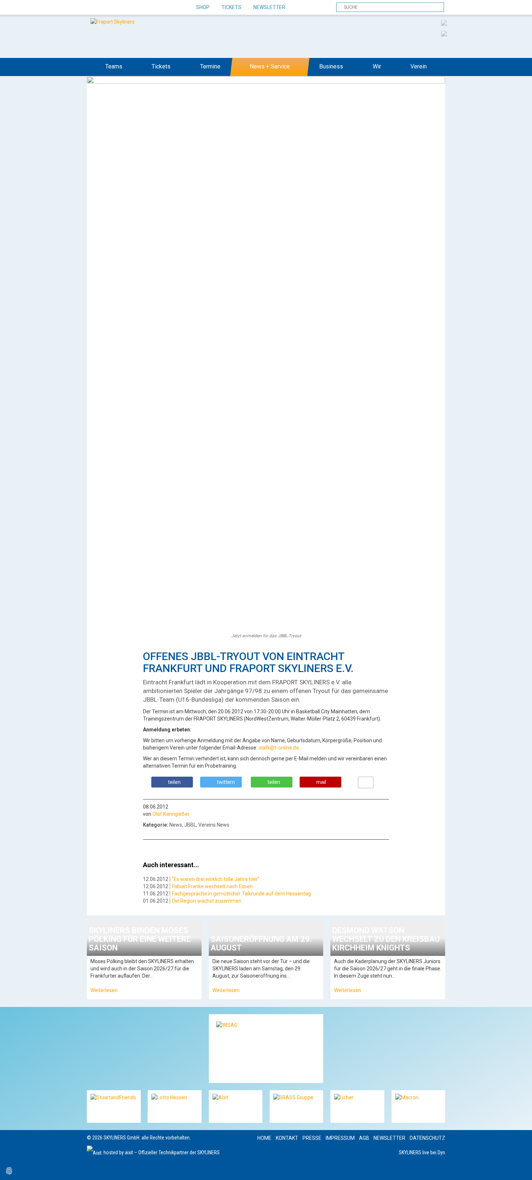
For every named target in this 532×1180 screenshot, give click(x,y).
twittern (226, 782)
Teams (113, 66)
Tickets (231, 7)
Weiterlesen (104, 990)
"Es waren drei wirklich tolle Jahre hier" (215, 879)
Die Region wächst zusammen (206, 901)
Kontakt (287, 1138)
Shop (203, 7)
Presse (312, 1138)
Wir (377, 66)
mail (321, 782)
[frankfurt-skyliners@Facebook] (93, 7)
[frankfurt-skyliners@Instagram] (118, 7)
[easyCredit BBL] (444, 22)
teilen (174, 782)
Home (264, 1138)
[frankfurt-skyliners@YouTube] (131, 7)
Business (331, 66)
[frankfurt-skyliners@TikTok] (106, 7)
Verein (418, 66)
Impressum (340, 1138)
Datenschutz (427, 1138)
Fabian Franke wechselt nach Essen (212, 886)
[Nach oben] (519, 1167)
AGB (364, 1138)
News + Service (270, 66)
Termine (210, 66)
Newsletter (269, 7)
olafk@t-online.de (278, 748)
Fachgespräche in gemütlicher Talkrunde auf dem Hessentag (241, 893)
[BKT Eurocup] (444, 33)
